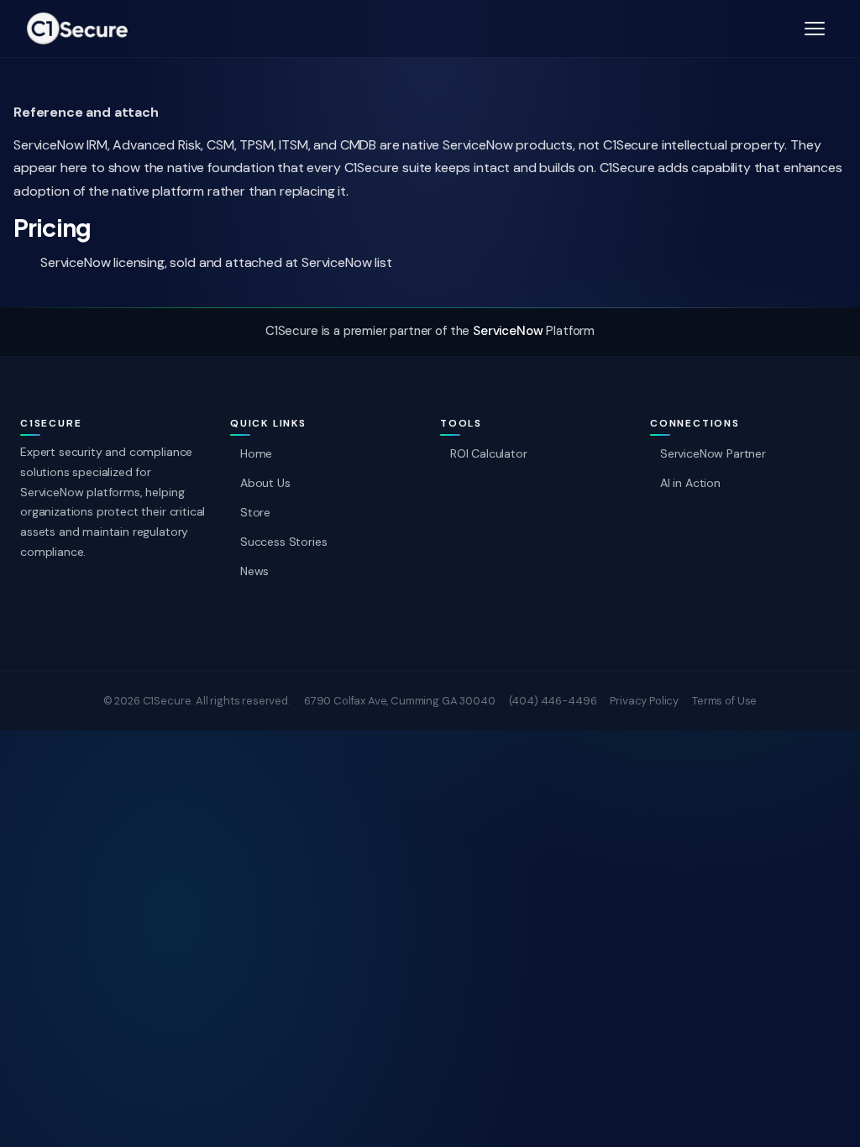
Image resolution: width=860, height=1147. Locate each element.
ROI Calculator (488, 453)
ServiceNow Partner (713, 453)
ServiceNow (508, 330)
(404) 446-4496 (553, 701)
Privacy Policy (644, 701)
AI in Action (690, 482)
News (254, 571)
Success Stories (283, 541)
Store (255, 512)
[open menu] (814, 28)
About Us (265, 482)
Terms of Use (724, 701)
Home (256, 453)
